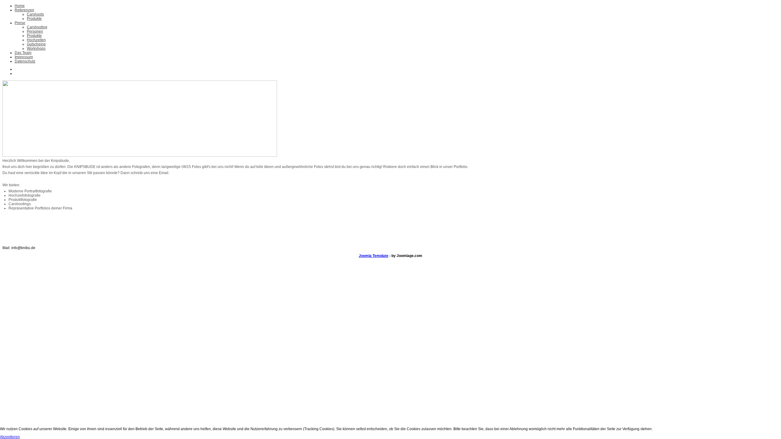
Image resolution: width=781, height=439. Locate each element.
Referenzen (24, 10)
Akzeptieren (10, 437)
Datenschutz (25, 61)
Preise (20, 23)
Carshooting (37, 27)
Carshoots (35, 14)
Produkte (34, 18)
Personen (35, 31)
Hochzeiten (36, 40)
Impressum (24, 57)
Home (20, 6)
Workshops (36, 48)
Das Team (23, 53)
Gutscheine (36, 44)
